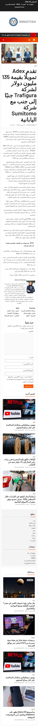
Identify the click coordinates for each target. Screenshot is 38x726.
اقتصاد (35, 65)
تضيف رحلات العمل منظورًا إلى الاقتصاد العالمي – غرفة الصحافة (11, 312)
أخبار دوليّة (32, 525)
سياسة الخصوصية (19, 7)
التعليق (30, 331)
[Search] (3, 40)
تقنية (33, 533)
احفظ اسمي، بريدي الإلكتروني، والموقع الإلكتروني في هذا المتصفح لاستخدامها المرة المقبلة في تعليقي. (20, 379)
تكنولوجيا (33, 637)
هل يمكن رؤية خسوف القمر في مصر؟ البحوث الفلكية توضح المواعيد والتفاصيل (19, 606)
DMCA (18, 4)
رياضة (33, 535)
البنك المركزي (19, 271)
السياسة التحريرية (10, 4)
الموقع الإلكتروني (28, 370)
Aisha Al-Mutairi (30, 125)
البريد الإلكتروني (28, 364)
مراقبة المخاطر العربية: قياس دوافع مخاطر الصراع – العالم (28, 312)
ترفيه (33, 538)
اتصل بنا (23, 4)
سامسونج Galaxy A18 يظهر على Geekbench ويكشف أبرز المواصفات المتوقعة (20, 714)
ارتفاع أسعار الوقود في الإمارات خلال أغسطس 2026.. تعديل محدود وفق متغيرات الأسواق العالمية (20, 499)
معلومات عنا (30, 4)
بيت (34, 520)
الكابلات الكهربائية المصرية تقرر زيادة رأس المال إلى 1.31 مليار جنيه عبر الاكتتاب (19, 462)
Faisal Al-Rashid (19, 430)
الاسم (31, 357)
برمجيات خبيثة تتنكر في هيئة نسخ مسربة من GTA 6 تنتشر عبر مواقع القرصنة (21, 643)
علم (34, 530)
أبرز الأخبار (32, 523)
